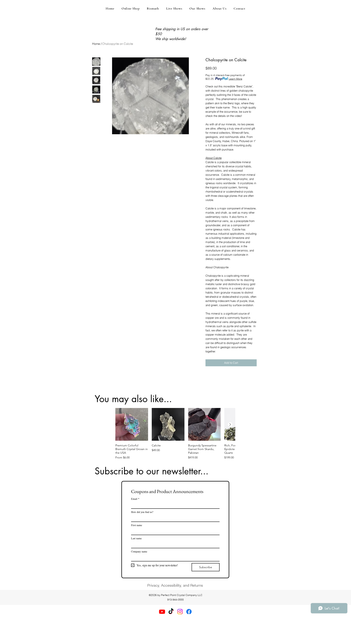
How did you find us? (142, 511)
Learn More (235, 78)
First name (136, 525)
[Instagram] (180, 611)
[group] (175, 434)
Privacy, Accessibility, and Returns (175, 585)
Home (96, 44)
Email (135, 498)
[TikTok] (171, 611)
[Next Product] (230, 424)
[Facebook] (189, 611)
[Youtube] (162, 611)
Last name (136, 538)
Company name (139, 551)
